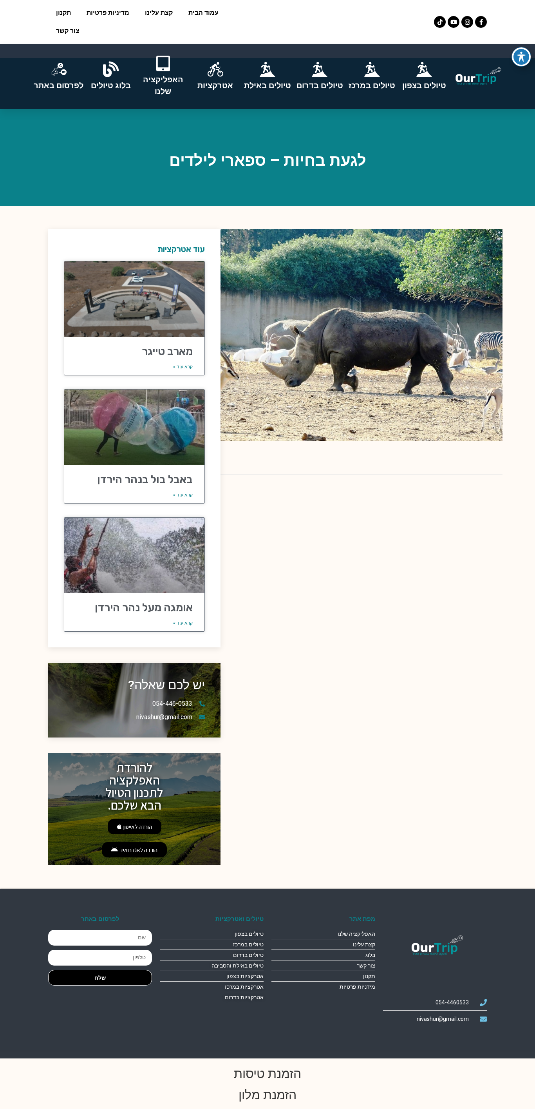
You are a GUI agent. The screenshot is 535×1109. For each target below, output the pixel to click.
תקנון (63, 12)
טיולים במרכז (372, 85)
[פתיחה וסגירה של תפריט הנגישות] (521, 56)
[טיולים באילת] (267, 69)
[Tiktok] (440, 22)
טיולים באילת (267, 85)
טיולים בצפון (424, 85)
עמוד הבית (203, 12)
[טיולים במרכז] (372, 69)
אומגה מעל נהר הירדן (144, 607)
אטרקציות (215, 85)
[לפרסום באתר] (59, 69)
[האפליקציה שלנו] (163, 63)
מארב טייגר (167, 351)
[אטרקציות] (215, 69)
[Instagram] (467, 22)
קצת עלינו (159, 12)
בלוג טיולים (111, 85)
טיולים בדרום (319, 85)
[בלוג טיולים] (111, 69)
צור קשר (68, 30)
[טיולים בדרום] (319, 69)
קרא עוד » (183, 367)
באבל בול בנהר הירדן (145, 479)
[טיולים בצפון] (424, 69)
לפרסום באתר (58, 85)
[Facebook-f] (481, 22)
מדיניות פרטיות (108, 12)
